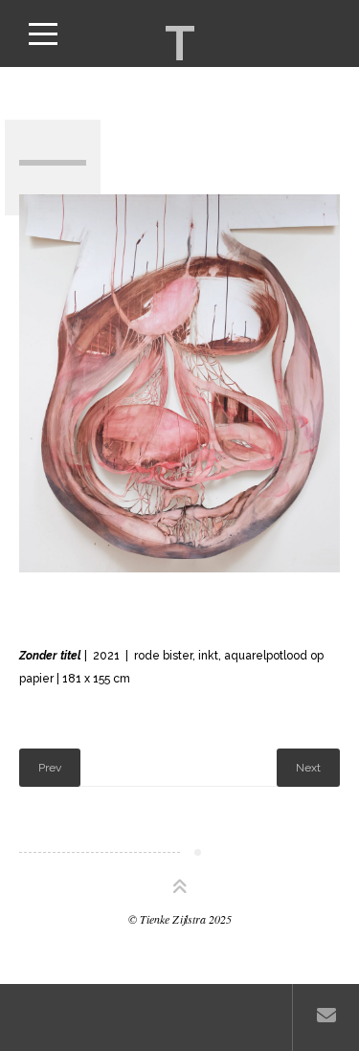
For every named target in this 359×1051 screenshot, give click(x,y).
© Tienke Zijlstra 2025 (180, 919)
